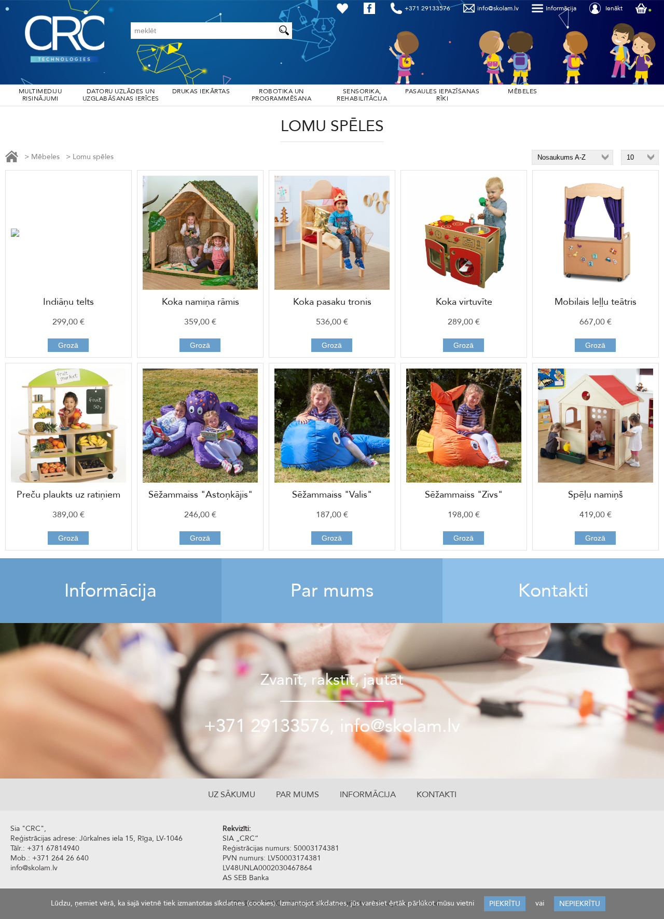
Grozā (68, 345)
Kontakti (553, 590)
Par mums (332, 590)
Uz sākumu (231, 794)
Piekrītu (504, 904)
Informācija (110, 590)
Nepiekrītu (579, 904)
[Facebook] (371, 8)
